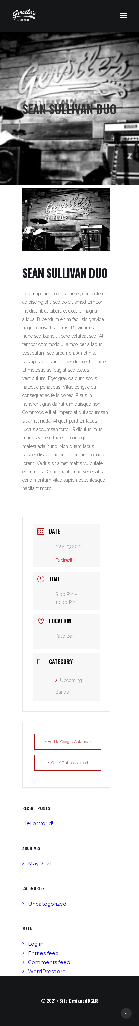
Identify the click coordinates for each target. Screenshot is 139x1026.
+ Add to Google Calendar (68, 741)
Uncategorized (47, 904)
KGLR (93, 1000)
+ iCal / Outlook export (68, 762)
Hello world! (37, 823)
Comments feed (49, 962)
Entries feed (43, 953)
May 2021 (40, 863)
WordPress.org (47, 971)
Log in (36, 944)
